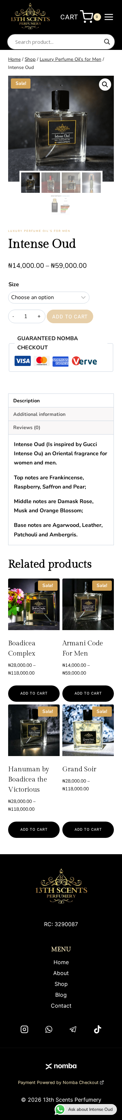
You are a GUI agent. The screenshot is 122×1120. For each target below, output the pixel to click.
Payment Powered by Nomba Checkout (58, 1082)
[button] (105, 84)
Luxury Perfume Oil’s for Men (39, 231)
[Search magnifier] (107, 42)
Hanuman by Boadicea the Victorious (28, 779)
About (61, 973)
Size (13, 284)
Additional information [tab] (39, 414)
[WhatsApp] (49, 1029)
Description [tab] (26, 400)
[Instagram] (24, 1029)
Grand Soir (79, 769)
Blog (61, 994)
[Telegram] (73, 1029)
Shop (61, 983)
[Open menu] (108, 17)
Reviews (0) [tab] (26, 427)
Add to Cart (70, 317)
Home (61, 962)
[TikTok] (97, 1029)
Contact (61, 1005)
